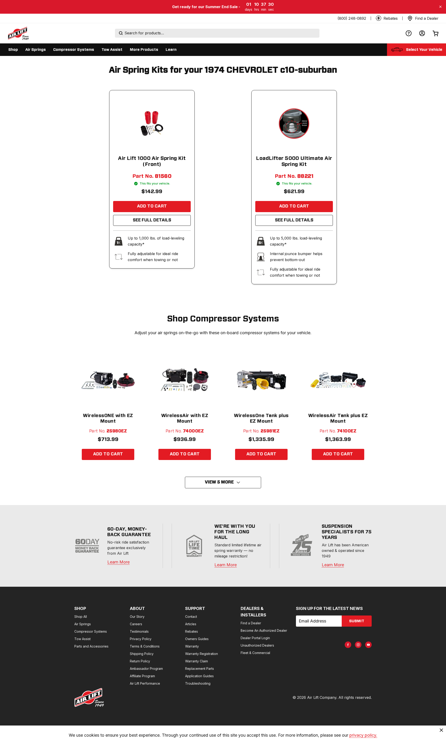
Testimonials (139, 631)
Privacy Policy (140, 639)
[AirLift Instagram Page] (358, 644)
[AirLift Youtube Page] (368, 644)
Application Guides (199, 676)
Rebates (191, 631)
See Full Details (152, 220)
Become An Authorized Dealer (264, 630)
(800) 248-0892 (352, 18)
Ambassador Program (146, 668)
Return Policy (140, 661)
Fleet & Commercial (255, 653)
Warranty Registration (201, 654)
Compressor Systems (90, 631)
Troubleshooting (197, 683)
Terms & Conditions (145, 646)
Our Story (137, 617)
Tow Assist (82, 639)
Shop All (80, 617)
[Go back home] (18, 33)
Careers (136, 624)
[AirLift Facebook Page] (348, 644)
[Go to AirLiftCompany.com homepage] (89, 697)
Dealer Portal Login (255, 638)
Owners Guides (197, 639)
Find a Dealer (251, 623)
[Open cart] (436, 33)
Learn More (118, 562)
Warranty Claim (196, 661)
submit (356, 621)
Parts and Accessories (91, 646)
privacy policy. (363, 735)
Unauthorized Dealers (257, 645)
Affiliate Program (142, 676)
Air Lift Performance (145, 683)
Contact (191, 617)
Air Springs (82, 624)
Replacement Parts (199, 668)
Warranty (192, 646)
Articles (190, 624)
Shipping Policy (142, 654)
